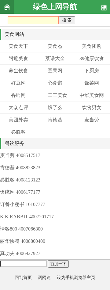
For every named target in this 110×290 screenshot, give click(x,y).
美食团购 (91, 46)
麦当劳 (91, 119)
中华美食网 (91, 95)
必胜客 (18, 132)
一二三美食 (55, 95)
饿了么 (55, 107)
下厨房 (91, 70)
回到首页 (23, 277)
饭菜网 (91, 83)
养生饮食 (18, 70)
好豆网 (18, 83)
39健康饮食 (91, 58)
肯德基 (55, 119)
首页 (7, 7)
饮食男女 (91, 107)
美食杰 (55, 46)
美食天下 (18, 46)
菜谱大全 (55, 58)
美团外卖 (18, 119)
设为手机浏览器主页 (76, 277)
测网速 (44, 277)
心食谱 (55, 83)
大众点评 (18, 107)
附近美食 (18, 58)
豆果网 (55, 70)
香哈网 (18, 95)
